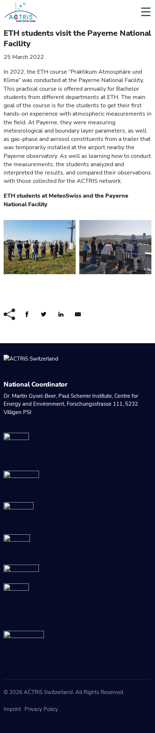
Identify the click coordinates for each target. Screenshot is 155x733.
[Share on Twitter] (46, 314)
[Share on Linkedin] (63, 314)
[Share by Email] (80, 314)
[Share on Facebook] (29, 314)
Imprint (12, 709)
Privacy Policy (41, 709)
